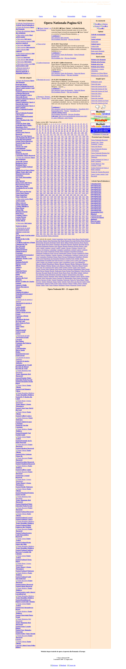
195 (73, 143)
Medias (72, 264)
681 (44, 202)
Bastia (63, 241)
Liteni (38, 262)
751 (80, 209)
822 (65, 218)
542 (80, 184)
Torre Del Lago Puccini (74, 282)
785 (41, 214)
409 (87, 168)
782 (83, 213)
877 (48, 225)
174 (51, 142)
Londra (42, 262)
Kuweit (60, 260)
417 (62, 170)
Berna (62, 243)
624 (53, 195)
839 (73, 220)
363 (83, 163)
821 (62, 218)
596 (58, 191)
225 (73, 147)
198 (83, 143)
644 (73, 197)
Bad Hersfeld (84, 239)
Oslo (78, 267)
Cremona (84, 250)
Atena (74, 239)
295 (55, 156)
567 (62, 188)
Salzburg (85, 273)
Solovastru (48, 278)
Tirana (55, 282)
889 (37, 227)
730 (58, 207)
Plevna (42, 271)
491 (58, 179)
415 (55, 170)
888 (87, 225)
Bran (47, 244)
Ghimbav (48, 255)
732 (65, 207)
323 (48, 159)
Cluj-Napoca (45, 250)
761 (62, 211)
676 (80, 200)
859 (37, 223)
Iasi (52, 258)
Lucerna (55, 262)
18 (37, 126)
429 (51, 172)
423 (83, 170)
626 (60, 195)
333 (83, 159)
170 (37, 142)
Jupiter (82, 258)
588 (83, 189)
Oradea (65, 267)
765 (76, 211)
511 (76, 181)
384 (51, 166)
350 (37, 163)
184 (87, 142)
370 (55, 165)
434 (69, 172)
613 (65, 193)
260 (37, 152)
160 (55, 140)
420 (72, 170)
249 (51, 150)
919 (37, 230)
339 (51, 161)
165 (73, 140)
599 (69, 191)
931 (80, 230)
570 (73, 188)
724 (37, 207)
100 (54, 133)
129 (51, 136)
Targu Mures (80, 280)
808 (69, 216)
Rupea (65, 273)
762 (65, 211)
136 (76, 136)
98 (48, 133)
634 (37, 197)
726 (44, 207)
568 (65, 188)
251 (58, 150)
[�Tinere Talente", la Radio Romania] (43, 30)
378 (83, 165)
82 (56, 131)
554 (69, 186)
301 (76, 156)
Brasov (51, 244)
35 (84, 126)
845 (41, 221)
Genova (42, 255)
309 (51, 157)
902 (83, 227)
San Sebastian (40, 274)
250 (55, 150)
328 (65, 159)
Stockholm (84, 278)
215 (37, 147)
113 (47, 134)
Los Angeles (49, 262)
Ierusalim (56, 258)
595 (55, 191)
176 (58, 142)
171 (41, 142)
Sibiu (56, 276)
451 (76, 173)
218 (48, 147)
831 (44, 220)
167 (80, 140)
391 (76, 166)
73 (84, 129)
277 (44, 154)
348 (83, 161)
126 (41, 136)
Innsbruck (62, 258)
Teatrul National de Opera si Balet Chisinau (100, 168)
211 (76, 145)
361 (76, 163)
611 (58, 193)
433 (65, 172)
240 (73, 149)
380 (37, 166)
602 (80, 191)
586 (76, 189)
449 (69, 173)
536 (58, 184)
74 (87, 129)
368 (48, 165)
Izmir (73, 258)
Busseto (65, 246)
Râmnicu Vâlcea (79, 271)
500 (37, 181)
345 (73, 161)
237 (62, 149)
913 (69, 229)
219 (51, 147)
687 (65, 202)
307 (44, 157)
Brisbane (75, 244)
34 (81, 126)
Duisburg (67, 251)
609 (51, 193)
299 (69, 156)
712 (48, 205)
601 (76, 191)
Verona (38, 285)
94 (37, 133)
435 (73, 172)
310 (55, 157)
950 (41, 234)
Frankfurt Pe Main (82, 253)
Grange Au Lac (83, 255)
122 (79, 134)
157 (44, 140)
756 (44, 211)
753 (87, 209)
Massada (67, 264)
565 (55, 188)
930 (76, 230)
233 (48, 149)
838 (69, 220)
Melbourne (78, 264)
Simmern (73, 276)
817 (48, 218)
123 (82, 134)
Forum (84, 16)
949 (37, 234)
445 (55, 173)
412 (44, 170)
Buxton (76, 246)
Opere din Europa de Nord (99, 91)
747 (65, 209)
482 (80, 177)
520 (55, 182)
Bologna (76, 243)
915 (76, 229)
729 (55, 207)
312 (62, 157)
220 (55, 147)
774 (55, 213)
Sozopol (59, 278)
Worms (67, 285)
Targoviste (66, 280)
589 (87, 189)
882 (65, 225)
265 (55, 152)
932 (83, 230)
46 (62, 127)
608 (48, 193)
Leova (72, 260)
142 (44, 138)
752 (83, 209)
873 (87, 223)
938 (51, 232)
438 (83, 172)
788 (51, 214)
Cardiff (58, 248)
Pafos (47, 269)
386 (58, 166)
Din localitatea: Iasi (57, 58)
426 (41, 172)
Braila (44, 244)
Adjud (54, 239)
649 (37, 198)
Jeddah (77, 258)
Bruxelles (82, 244)
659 (73, 198)
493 (65, 179)
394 (87, 166)
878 (51, 225)
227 (80, 147)
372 (62, 165)
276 (41, 154)
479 (69, 177)
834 (55, 220)
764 (73, 211)
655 (58, 198)
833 (51, 220)
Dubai (61, 251)
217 (44, 147)
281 (58, 154)
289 (87, 154)
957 (65, 234)
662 (83, 198)
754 (37, 211)
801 (44, 216)
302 (80, 156)
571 (76, 188)
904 (37, 229)
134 (69, 136)
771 (44, 213)
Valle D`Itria (54, 283)
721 (80, 205)
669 (55, 200)
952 (48, 234)
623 (49, 195)
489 (51, 179)
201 (41, 145)
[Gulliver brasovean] (43, 63)
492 (62, 179)
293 (48, 156)
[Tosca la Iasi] (40, 44)
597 (62, 191)
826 (80, 218)
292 (44, 156)
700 (58, 204)
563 (48, 188)
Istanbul (68, 258)
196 (76, 143)
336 (41, 161)
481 (76, 177)
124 (86, 134)
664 (37, 200)
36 (87, 126)
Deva (42, 251)
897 (65, 227)
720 (76, 205)
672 (65, 200)
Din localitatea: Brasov (58, 75)
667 (48, 200)
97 (45, 133)
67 (67, 129)
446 (58, 173)
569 (69, 188)
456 (41, 175)
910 (58, 229)
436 (76, 172)
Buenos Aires (53, 246)
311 (58, 157)
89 (76, 131)
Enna (51, 253)
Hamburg (50, 257)
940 (58, 232)
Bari (59, 241)
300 (73, 156)
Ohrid (60, 267)
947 (83, 232)
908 (51, 229)
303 (83, 156)
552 (62, 186)
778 (69, 213)
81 (53, 131)
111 (40, 134)
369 (51, 165)
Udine (88, 282)
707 (83, 204)
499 (87, 179)
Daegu (38, 251)
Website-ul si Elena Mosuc (99, 73)
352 (44, 163)
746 (62, 209)
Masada (61, 264)
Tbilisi (87, 280)
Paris (56, 269)
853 (69, 221)
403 (65, 168)
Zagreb (79, 285)
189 (51, 143)
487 (44, 179)
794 (73, 214)
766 (80, 211)
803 (51, 216)
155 (37, 140)
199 (87, 143)
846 (44, 221)
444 (51, 173)
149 (69, 138)
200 (37, 145)
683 (51, 202)
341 (58, 161)
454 (87, 173)
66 (64, 129)
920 (41, 230)
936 (44, 232)
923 (51, 230)
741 (44, 209)
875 (41, 225)
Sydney (49, 280)
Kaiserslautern (40, 260)
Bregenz (69, 244)
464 (69, 175)
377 (80, 165)
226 (76, 147)
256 (76, 150)
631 (78, 195)
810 (76, 216)
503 (48, 181)
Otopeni (82, 267)
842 (83, 220)
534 (51, 184)
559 (87, 186)
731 (62, 207)
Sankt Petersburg (50, 274)
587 (80, 189)
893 (51, 227)
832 (48, 220)
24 (53, 126)
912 (65, 229)
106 (75, 133)
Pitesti (38, 271)
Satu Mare (80, 274)
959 (73, 234)
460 (55, 175)
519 (51, 182)
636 (44, 197)
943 (69, 232)
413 (48, 170)
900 (76, 227)
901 (80, 227)
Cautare (93, 37)
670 (58, 200)
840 (76, 220)
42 (51, 127)
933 (87, 230)
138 (83, 136)
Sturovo (38, 280)
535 (55, 184)
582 (62, 189)
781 (80, 213)
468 (83, 175)
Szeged (54, 280)
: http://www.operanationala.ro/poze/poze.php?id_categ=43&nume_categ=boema (69, 117)
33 (78, 126)
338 (48, 161)
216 (41, 147)
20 (42, 126)
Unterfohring (40, 283)
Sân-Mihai (74, 273)
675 (76, 200)
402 (62, 168)
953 (51, 234)
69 (73, 129)
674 (73, 200)
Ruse (68, 273)
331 (76, 159)
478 (65, 177)
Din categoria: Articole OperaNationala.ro (64, 109)
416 (58, 170)
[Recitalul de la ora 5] (43, 79)
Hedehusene (71, 257)
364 (87, 163)
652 (48, 198)
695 (41, 204)
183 (83, 142)
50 (73, 127)
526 (76, 182)
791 (62, 214)
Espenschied (62, 253)
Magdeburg (50, 264)
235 (55, 149)
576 (41, 189)
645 (76, 197)
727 (48, 207)
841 (80, 220)
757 (48, 211)
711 (44, 205)
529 (87, 182)
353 (48, 163)
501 (41, 181)
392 (80, 166)
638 (51, 197)
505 (55, 181)
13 (75, 124)
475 (55, 177)
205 (55, 145)
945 (76, 232)
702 (65, 204)
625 (57, 195)
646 (80, 197)
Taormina (60, 280)
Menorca (85, 264)
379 (87, 165)
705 (76, 204)
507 (62, 181)
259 (87, 150)
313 (65, 157)
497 (80, 179)
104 (68, 133)
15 (81, 124)
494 (69, 179)
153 (83, 138)
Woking (55, 285)
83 (59, 131)
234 (51, 149)
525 (73, 182)
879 (55, 225)
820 (58, 218)
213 (83, 145)
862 (48, 223)
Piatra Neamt (85, 269)
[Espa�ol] (100, 28)
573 (83, 188)
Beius (83, 241)
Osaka (75, 267)
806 (62, 216)
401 (58, 168)
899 (73, 227)
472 (44, 177)
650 (41, 198)
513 (83, 181)
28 (64, 126)
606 (41, 193)
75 (37, 131)
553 (65, 186)
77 (42, 131)
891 (44, 227)
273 (83, 152)
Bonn (81, 243)
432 (62, 172)
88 (73, 131)
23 (51, 126)
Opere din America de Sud (99, 103)
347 (80, 161)
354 (51, 163)
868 (69, 223)
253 (65, 150)
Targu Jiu (73, 280)
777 (65, 213)
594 (51, 191)
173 (48, 142)
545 (37, 186)
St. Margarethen (68, 278)
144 (51, 138)
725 (41, 207)
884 (73, 225)
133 (65, 136)
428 (48, 172)
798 (87, 214)
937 (48, 232)
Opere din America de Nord (99, 100)
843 (87, 220)
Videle (43, 285)
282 (62, 154)
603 (83, 191)
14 (78, 124)
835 (58, 220)
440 (37, 173)
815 (41, 218)
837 (65, 220)
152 (80, 138)
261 (41, 152)
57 (40, 129)
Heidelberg (78, 257)
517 (44, 182)
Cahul (85, 246)
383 (48, 166)
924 (55, 230)
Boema (66, 111)
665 (41, 200)
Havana (64, 257)
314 (69, 157)
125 (37, 136)
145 (55, 138)
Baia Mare (39, 241)
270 (73, 152)
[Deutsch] (96, 26)
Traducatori (94, 42)
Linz (79, 260)
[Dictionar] (96, 134)
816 (44, 218)
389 (69, 166)
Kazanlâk (48, 260)
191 (58, 143)
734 (73, 207)
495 (73, 179)
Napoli (85, 266)
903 (87, 227)
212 (80, 145)
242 (80, 149)
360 (73, 163)
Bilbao (67, 243)
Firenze (69, 253)
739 (37, 209)
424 (87, 170)
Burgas (60, 246)
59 (45, 129)
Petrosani (70, 269)
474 (51, 177)
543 (83, 184)
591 (41, 191)
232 (44, 149)
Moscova (63, 266)
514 (87, 181)
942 (65, 232)
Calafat (42, 248)
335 (37, 161)
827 (83, 218)
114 (51, 134)
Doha (46, 251)
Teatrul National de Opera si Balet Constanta (100, 160)
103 (64, 133)
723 (87, 205)
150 (73, 138)
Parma (60, 269)
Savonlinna (39, 276)
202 (44, 145)
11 (70, 124)
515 (37, 182)
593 (48, 191)
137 (80, 136)
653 (51, 198)
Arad (65, 239)
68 (70, 129)
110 (37, 134)
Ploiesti (47, 271)
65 (62, 129)
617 (80, 193)
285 (73, 154)
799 (37, 216)
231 (41, 149)
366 (41, 165)
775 (58, 213)
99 (51, 133)
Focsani (74, 253)
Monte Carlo (56, 266)
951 (44, 234)
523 (65, 182)
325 (55, 159)
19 (40, 126)
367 (44, 165)
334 (87, 159)
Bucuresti (39, 246)
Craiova (78, 250)
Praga (64, 271)
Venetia (84, 283)
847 (48, 221)
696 (44, 204)
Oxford (43, 269)
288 (83, 154)
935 (41, 232)
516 (41, 182)
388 (65, 166)
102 (61, 133)
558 (83, 186)
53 (81, 127)
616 (76, 193)
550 (55, 186)
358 (65, 163)
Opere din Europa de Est (98, 86)
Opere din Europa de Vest (99, 89)
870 (76, 223)
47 (64, 127)
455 (37, 175)
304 (87, 156)
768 (87, 211)
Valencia (47, 283)
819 (55, 218)
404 (69, 168)
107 (78, 133)
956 (62, 234)
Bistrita (71, 243)
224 (69, 147)
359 (69, 163)
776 (62, 213)
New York (39, 267)
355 (55, 163)
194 (69, 143)
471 (41, 177)
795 (76, 214)
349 (87, 161)
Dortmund (51, 251)
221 (58, 147)
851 (62, 221)
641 (62, 197)
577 (44, 189)
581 (58, 189)
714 (55, 205)
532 (44, 184)
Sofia (43, 278)
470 (37, 177)
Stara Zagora (77, 278)
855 (76, 221)
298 (65, 156)
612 (62, 193)
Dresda (57, 251)
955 (58, 234)
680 (41, 202)
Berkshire (53, 243)
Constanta (60, 250)
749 (73, 209)
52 (78, 127)
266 (58, 152)
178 (65, 142)
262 (44, 152)
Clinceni (79, 248)
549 (51, 186)
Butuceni (71, 246)
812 (83, 216)
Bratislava (57, 244)
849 (55, 221)
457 (44, 175)
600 (73, 191)
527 (80, 182)
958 (69, 234)
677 (83, 200)
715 (58, 205)
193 (65, 143)
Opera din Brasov (96, 146)
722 (83, 205)
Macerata (39, 264)
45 (59, 127)
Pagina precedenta (41, 236)
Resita (49, 273)
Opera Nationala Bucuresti (99, 140)
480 (73, 177)
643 (69, 197)
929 (73, 230)
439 (87, 172)
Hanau (55, 257)
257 (80, 150)
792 (65, 214)
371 (58, 165)
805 (58, 216)
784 (37, 214)
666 (44, 200)
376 (76, 165)
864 (55, 223)
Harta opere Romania (97, 51)
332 (80, 159)
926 (62, 230)
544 (87, 184)
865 (58, 223)
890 (41, 227)
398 (48, 168)
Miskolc (43, 266)
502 (44, 181)
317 (80, 157)
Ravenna (38, 273)
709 (37, 205)
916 (80, 229)
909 (55, 229)
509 (69, 181)
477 (62, 177)
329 (69, 159)
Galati (38, 255)
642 (65, 197)
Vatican (70, 283)
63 (56, 129)
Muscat (80, 266)
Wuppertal (73, 285)
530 (37, 184)
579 (51, 189)
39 (42, 127)
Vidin (47, 285)
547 (44, 186)
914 (72, 229)
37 (37, 127)
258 (83, 150)
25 (56, 126)
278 (48, 154)
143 (48, 138)
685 (58, 202)
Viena (51, 285)
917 (83, 229)
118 (64, 134)
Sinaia (78, 276)
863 (51, 223)
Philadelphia (77, 269)
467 (80, 175)
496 (76, 179)
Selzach (45, 276)
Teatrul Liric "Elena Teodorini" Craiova (97, 143)
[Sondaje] (100, 122)
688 (69, 202)
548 (48, 186)
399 (51, 168)
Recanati (44, 273)
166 (76, 140)
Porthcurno (58, 271)
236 (58, 149)
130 (55, 136)
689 (73, 202)
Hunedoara (46, 258)
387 (62, 166)
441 (41, 173)
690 (76, 202)
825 (76, 218)
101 (57, 133)
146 (58, 138)
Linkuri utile (95, 46)
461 (58, 175)
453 (83, 173)
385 (55, 166)
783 (87, 213)
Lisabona (84, 260)
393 (83, 166)
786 (44, 214)
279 (51, 154)
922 (48, 230)
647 (83, 197)
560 (37, 188)
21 (45, 126)
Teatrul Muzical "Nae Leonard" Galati (97, 164)
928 (69, 230)
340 (55, 161)
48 (67, 127)
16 (84, 124)
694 (37, 204)
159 (51, 140)
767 (83, 211)
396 (41, 168)
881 (62, 225)
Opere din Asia (95, 96)
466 (76, 175)
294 (51, 156)
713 (51, 205)
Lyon (76, 262)
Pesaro (65, 269)
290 (37, 156)
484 (87, 177)
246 (41, 150)
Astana (69, 239)
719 (72, 205)
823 (69, 218)
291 (41, 156)
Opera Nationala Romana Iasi (100, 153)
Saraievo (64, 274)
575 (37, 189)
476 (58, 177)
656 (62, 198)
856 (80, 221)
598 (65, 191)
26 (59, 126)
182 (80, 142)
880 (58, 225)
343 (65, 161)
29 (67, 126)
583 (65, 189)
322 (44, 159)
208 (65, 145)
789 (55, 214)
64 (59, 129)
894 (55, 227)
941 (62, 232)
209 (69, 145)
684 (55, 202)
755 (41, 211)
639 (55, 197)
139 (87, 136)
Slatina (87, 276)
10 (67, 124)
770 (41, 213)
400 (55, 168)
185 (37, 143)
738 (87, 207)
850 (58, 221)
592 (44, 191)
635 (41, 197)
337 (44, 161)
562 (44, 188)
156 (41, 140)
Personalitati (71, 16)
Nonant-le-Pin (49, 267)
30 (70, 126)
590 (37, 191)
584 (69, 189)
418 (65, 170)
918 (87, 229)
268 (65, 152)
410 (37, 170)
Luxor (72, 262)
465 (73, 175)
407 (80, 168)
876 (44, 225)
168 (83, 140)
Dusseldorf (73, 251)
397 (44, 168)
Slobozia (38, 278)
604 (87, 191)
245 (37, 150)
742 (48, 209)
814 (37, 218)
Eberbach (80, 251)
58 (42, 129)
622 (46, 195)
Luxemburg (66, 262)
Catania (63, 248)
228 (83, 147)
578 (48, 189)
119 (68, 134)
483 (83, 177)
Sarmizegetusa (72, 274)
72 (81, 129)
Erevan (56, 253)
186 (41, 143)
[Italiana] (104, 24)
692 (83, 202)
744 (55, 209)
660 (76, 198)
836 (62, 220)
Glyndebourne (67, 255)
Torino (59, 282)
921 (44, 230)
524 (69, 182)
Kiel (52, 260)
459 (51, 175)
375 (73, 165)
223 (65, 147)
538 (65, 184)
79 (48, 131)
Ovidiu (38, 269)
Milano (38, 266)
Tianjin (44, 282)
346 (76, 161)
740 (41, 209)
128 (48, 136)
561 (41, 188)
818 (51, 218)
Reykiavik (55, 273)
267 (62, 152)
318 (83, 157)
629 (71, 195)
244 (87, 149)
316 (76, 157)
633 (85, 195)
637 (48, 197)
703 (69, 204)
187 (44, 143)
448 (65, 173)
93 (87, 131)
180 (73, 142)
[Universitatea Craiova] (100, 132)
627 (64, 195)
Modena (48, 266)
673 (69, 200)
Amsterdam (59, 239)
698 (51, 204)
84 (62, 131)
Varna (60, 283)
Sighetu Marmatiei (64, 276)
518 (48, 182)
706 (80, 204)
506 (58, 181)
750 (76, 209)
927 (65, 230)
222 (62, 147)
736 (80, 207)
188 (48, 143)
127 (44, 136)
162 (62, 140)
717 (65, 205)
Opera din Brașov (79, 73)
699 (55, 204)
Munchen (75, 266)
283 (65, 154)
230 (37, 149)
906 (44, 229)
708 (87, 204)
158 (48, 140)
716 (62, 205)
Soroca (54, 278)
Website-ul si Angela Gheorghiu (97, 70)
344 (69, 161)
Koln (56, 260)
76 (40, 131)
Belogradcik (40, 243)
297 (62, 156)
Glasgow (59, 255)
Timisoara (49, 282)
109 (86, 133)
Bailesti (45, 241)
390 (73, 166)
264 (51, 152)
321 (41, 159)
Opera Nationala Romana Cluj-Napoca (99, 149)
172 (44, 142)
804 (55, 216)
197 (80, 143)
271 (76, 152)
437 (80, 172)
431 (58, 172)
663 (87, 198)
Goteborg (75, 255)
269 (69, 152)
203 (48, 145)
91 (81, 131)
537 (62, 184)
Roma (60, 273)
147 (62, 138)
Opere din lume (96, 84)
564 (51, 188)
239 (69, 149)
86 (67, 131)
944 (73, 232)
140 (37, 138)
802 (48, 216)
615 (72, 193)
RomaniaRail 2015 (57, 111)
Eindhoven (46, 253)
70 (76, 129)
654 (55, 198)
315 (72, 157)
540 (73, 184)
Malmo (57, 264)
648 (87, 197)
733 (69, 207)
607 (44, 193)
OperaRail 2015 (84, 109)
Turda (84, 282)
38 (40, 127)
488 (48, 179)
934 (37, 232)
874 (37, 225)
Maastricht (81, 262)
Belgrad (87, 241)
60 (48, 129)
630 (74, 195)
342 (62, 161)
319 (87, 157)
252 (62, 150)
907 (48, 229)
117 (61, 134)
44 (56, 127)
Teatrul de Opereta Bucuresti (100, 172)
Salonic (80, 273)
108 (82, 133)
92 (84, 131)
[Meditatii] (97, 116)
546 (41, 186)
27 (62, 126)
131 (58, 136)
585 (73, 189)
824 (73, 218)
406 (76, 168)
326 (58, 159)
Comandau (53, 250)
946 (80, 232)
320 (37, 159)
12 (73, 124)
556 (76, 186)
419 (69, 170)
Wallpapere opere (96, 82)
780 (76, 213)
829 (37, 220)
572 (80, 188)
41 (48, 127)
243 (83, 149)
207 (62, 145)
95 (40, 133)
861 (44, 223)
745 (58, 209)
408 (83, 168)
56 (37, 129)
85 (64, 131)
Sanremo (58, 274)
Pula (72, 271)
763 (69, 211)
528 (83, 182)
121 (75, 134)
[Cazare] (104, 116)
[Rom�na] (97, 24)
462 (62, 175)
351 (41, 163)
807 (65, 216)
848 (51, 221)
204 (51, 145)
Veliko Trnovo (77, 283)
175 (55, 142)
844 (37, 221)
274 (87, 152)
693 (87, 202)
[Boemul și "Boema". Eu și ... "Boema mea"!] (43, 98)
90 (78, 131)
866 (62, 223)
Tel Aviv (38, 282)
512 (80, 181)
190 (55, 143)
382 (44, 166)
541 (76, 184)
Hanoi (60, 257)
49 (70, 127)
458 (48, 175)
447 (62, 173)
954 (55, 234)
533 (48, 184)
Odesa (56, 267)
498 (83, 179)
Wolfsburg (61, 285)
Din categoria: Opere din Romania (62, 54)
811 (80, 216)
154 (87, 138)
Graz (37, 257)
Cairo (37, 248)
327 (62, 159)
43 (53, 127)
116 (58, 134)
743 (51, 209)
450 (73, 173)
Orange (70, 267)
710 (41, 205)
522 (62, 182)
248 (48, 150)
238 (65, 149)
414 (51, 170)
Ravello (87, 271)
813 (87, 216)
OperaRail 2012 (75, 111)
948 (87, 232)
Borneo (86, 243)
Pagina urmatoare (53, 236)
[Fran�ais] (104, 26)
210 (73, 145)
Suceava (43, 280)
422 (80, 170)
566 (58, 188)
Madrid (44, 264)
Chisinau (74, 248)
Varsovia (65, 283)
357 (62, 163)
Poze (54, 16)
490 (55, 179)
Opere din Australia (97, 98)
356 (58, 163)
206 (58, 145)
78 (45, 131)
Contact (98, 16)
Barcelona (54, 241)
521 (58, 182)
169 (87, 140)
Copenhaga (66, 250)
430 (55, 172)
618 (83, 193)
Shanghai (51, 276)
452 (80, 173)
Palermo (52, 269)
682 (48, 202)
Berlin (58, 243)
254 (69, 150)
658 (69, 198)
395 (37, 168)
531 (41, 184)
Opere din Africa (96, 93)
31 (73, 126)
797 (83, 214)
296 (58, 156)
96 (42, 133)
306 (41, 157)
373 (65, 165)
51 (76, 127)
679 (37, 202)
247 (44, 150)
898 (69, 227)
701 (62, 204)
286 (76, 154)
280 (55, 154)
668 (51, 200)
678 (87, 200)
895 (58, 227)
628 (67, 195)
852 (65, 221)
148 (65, 138)
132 (62, 136)
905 (41, 229)
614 (69, 193)
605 (37, 193)
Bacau (78, 239)
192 (62, 143)
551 (58, 186)
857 (83, 221)
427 (44, 172)
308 (48, 157)
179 (69, 142)
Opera (41, 16)
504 (51, 181)
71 (78, 129)
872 (83, 223)
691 (80, 202)
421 (76, 170)
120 (71, 134)
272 (80, 152)
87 (70, 131)
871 (80, 223)
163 (65, 140)
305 (37, 157)
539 (69, 184)
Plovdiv (52, 271)
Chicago (68, 248)
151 (76, 138)
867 (65, 223)
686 (62, 202)
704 (73, 204)
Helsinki (85, 257)
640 (58, 197)
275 (37, 154)
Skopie (82, 276)
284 (69, 154)
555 (73, 186)
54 (84, 127)
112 (44, 134)
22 (48, 126)
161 (58, 140)
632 (81, 195)
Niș (44, 267)
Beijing (78, 241)
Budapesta (45, 246)
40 (45, 127)
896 (62, 227)
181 (76, 142)
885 (76, 225)
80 (51, 131)
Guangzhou (43, 257)
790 (58, 214)
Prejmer (68, 271)
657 (65, 198)
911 (62, 229)
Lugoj (60, 262)
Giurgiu (54, 255)
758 (51, 211)
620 (37, 195)
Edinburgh (39, 253)
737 (83, 207)
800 (41, 216)
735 (76, 207)
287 (80, 154)
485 (37, 179)
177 (62, 142)
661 (80, 198)
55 (87, 127)
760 (58, 211)
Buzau (81, 246)
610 (55, 193)
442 (44, 173)
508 (65, 181)
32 (76, 126)
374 (69, 165)
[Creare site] (104, 134)
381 (41, 166)
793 (69, 214)
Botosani (38, 244)
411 (41, 170)
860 (41, 223)
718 (69, 205)
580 (55, 189)
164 (69, 140)
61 (51, 129)
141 (41, 138)
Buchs (87, 244)
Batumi (67, 241)
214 (87, 145)
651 (44, 198)
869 (73, 223)
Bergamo (47, 243)
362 (80, 163)
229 (87, 147)
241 (76, 149)
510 (73, 181)
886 (80, 225)
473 (48, 177)
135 (73, 136)
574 (87, 188)
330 (73, 159)
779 (73, 213)
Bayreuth (73, 241)
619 (87, 193)
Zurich (84, 285)
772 (48, 213)
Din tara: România (74, 39)
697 (48, 204)
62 (53, 129)
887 (83, 225)
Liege (76, 260)
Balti (49, 241)
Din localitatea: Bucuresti (59, 39)
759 (55, 211)
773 (51, 213)
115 (54, 134)
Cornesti (73, 250)
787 (48, 214)
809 (73, 216)
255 (73, 150)
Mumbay (69, 266)
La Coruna (66, 260)
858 (87, 221)
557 (80, 186)
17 (86, 124)
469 (87, 175)
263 (48, 152)
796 (80, 214)
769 (37, 213)
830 (41, 220)
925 (58, 230)
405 (73, 168)
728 (51, 207)
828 (87, 218)
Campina (47, 248)
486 (41, 179)
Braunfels (64, 244)
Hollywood (39, 258)
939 (55, 232)
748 (69, 209)
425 (37, 172)
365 (37, 165)
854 (73, 221)
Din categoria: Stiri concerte (60, 37)
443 (48, 173)
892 (48, 227)
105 (71, 133)
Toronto (64, 282)
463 (65, 175)
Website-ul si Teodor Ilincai (99, 75)
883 (69, 225)
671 (62, 200)
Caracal (53, 248)
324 (51, 159)
